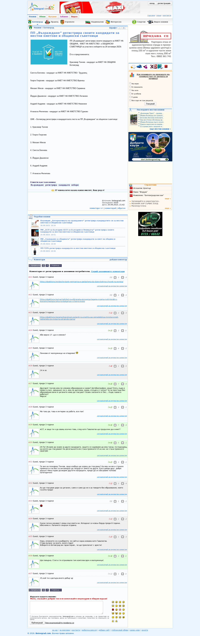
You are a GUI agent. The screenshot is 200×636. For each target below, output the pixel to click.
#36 (30, 556)
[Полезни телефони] (167, 67)
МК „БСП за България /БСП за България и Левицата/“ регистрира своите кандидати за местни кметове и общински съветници (77, 231)
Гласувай (150, 104)
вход (152, 3)
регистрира (51, 185)
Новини (32, 17)
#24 (30, 330)
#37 (30, 573)
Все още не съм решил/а (142, 100)
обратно (121, 208)
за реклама (65, 630)
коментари (96, 208)
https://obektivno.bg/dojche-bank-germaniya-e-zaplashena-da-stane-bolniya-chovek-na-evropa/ (81, 282)
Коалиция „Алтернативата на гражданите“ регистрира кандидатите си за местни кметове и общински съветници (81, 222)
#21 (30, 277)
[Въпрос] (116, 617)
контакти (167, 15)
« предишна (34, 265)
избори (74, 185)
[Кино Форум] (156, 66)
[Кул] (120, 606)
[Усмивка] (116, 602)
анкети (145, 630)
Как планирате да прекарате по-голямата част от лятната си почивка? (153, 76)
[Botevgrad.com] (113, 621)
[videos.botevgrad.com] (116, 621)
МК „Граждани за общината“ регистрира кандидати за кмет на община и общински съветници (77, 240)
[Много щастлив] (113, 602)
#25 (30, 348)
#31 (30, 462)
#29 (30, 425)
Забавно (64, 17)
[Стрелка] (123, 617)
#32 (30, 483)
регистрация (164, 3)
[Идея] (120, 617)
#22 (30, 295)
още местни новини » (160, 129)
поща (158, 15)
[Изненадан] (123, 602)
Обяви (42, 17)
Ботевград (48, 28)
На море (135, 84)
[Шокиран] (113, 606)
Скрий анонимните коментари (108, 271)
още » (168, 199)
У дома (135, 97)
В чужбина (136, 94)
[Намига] (123, 613)
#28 (30, 407)
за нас (55, 630)
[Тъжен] (120, 602)
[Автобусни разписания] (139, 67)
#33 (30, 501)
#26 (30, 366)
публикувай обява (120, 630)
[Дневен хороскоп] (146, 67)
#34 (30, 519)
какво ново (135, 630)
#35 (30, 536)
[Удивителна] (113, 617)
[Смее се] (123, 606)
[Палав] (116, 613)
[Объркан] (116, 606)
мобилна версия (89, 630)
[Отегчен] (120, 610)
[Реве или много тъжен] (123, 610)
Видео (74, 17)
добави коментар (118, 260)
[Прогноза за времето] (133, 67)
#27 (30, 383)
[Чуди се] (120, 613)
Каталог (52, 17)
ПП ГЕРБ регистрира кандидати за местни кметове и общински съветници (77, 248)
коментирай (111, 208)
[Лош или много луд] (113, 613)
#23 (30, 313)
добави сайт (104, 630)
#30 (30, 442)
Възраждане (37, 185)
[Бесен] (113, 610)
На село (135, 90)
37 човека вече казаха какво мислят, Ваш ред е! (79, 190)
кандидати (64, 185)
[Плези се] (116, 610)
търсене (151, 15)
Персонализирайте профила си (59, 623)
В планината (137, 87)
